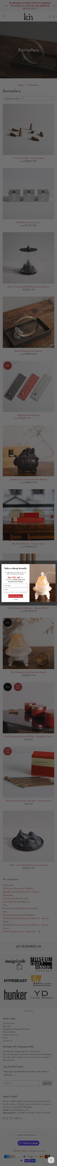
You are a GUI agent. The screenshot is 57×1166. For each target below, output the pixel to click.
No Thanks (15, 599)
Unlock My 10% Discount (15, 596)
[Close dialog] (53, 566)
